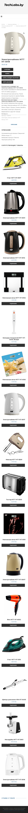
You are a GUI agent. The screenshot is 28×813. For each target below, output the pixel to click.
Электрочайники (12, 24)
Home (3, 24)
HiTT (7, 119)
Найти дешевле (7, 82)
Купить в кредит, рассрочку (11, 77)
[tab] (14, 125)
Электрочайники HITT (7, 26)
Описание (14, 124)
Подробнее (13, 183)
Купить (7, 73)
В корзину (7, 69)
